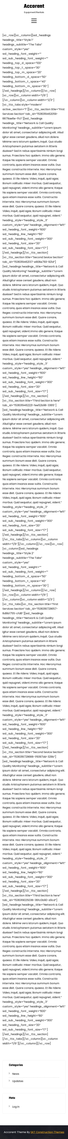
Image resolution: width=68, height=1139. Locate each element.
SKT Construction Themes (47, 1132)
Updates (17, 1081)
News (15, 1073)
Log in (15, 1106)
